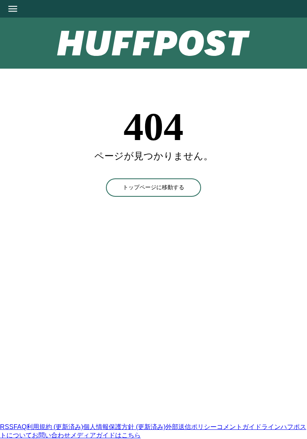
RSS (7, 426)
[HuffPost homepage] (103, 419)
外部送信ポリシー (191, 426)
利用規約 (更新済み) (54, 426)
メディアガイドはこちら (105, 435)
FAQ (20, 426)
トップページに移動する (153, 187)
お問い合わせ (51, 435)
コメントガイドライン (249, 426)
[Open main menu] (13, 9)
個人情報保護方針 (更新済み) (124, 426)
